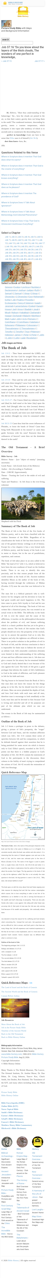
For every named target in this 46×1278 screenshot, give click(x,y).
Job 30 (23, 253)
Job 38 (8, 259)
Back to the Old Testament (12, 1034)
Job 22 (39, 246)
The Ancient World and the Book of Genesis (19, 992)
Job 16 (34, 243)
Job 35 (23, 256)
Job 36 (30, 256)
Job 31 (30, 253)
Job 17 (42, 243)
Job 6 (39, 237)
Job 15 (27, 243)
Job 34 (15, 256)
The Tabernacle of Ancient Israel (23, 1207)
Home (4, 1149)
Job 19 (16, 246)
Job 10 (27, 240)
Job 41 (30, 259)
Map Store (36, 1216)
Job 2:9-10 (5, 380)
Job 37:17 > (39, 61)
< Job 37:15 (6, 61)
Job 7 (7, 240)
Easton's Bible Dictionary (12, 1116)
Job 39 (15, 259)
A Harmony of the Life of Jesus (38, 1193)
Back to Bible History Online (13, 1037)
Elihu (12, 138)
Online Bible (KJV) (9, 1106)
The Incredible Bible (5, 1230)
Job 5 (32, 237)
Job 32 (38, 253)
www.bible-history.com (11, 1054)
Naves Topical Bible (9, 1109)
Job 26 (30, 249)
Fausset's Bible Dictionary (12, 1122)
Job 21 (31, 246)
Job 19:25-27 (7, 400)
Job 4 (26, 237)
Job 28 (8, 253)
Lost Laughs (37, 1209)
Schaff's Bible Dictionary (12, 1119)
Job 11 (34, 240)
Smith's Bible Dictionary (12, 1112)
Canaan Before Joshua (10, 996)
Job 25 (23, 249)
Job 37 (38, 256)
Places (20, 1176)
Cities (7, 1223)
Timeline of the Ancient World (13, 1031)
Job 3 (20, 237)
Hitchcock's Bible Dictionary (13, 1128)
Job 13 (12, 243)
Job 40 (23, 259)
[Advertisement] (23, 85)
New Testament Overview (37, 1175)
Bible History (13, 1260)
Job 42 (38, 259)
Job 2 (13, 237)
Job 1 (7, 237)
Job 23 (8, 249)
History (35, 1149)
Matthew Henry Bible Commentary (16, 1125)
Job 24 (15, 249)
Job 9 (20, 240)
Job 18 (9, 246)
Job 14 (19, 243)
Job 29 (15, 253)
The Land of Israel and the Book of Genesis (19, 987)
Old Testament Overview (37, 1156)
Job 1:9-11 (5, 353)
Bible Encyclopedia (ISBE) (12, 1103)
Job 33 (8, 256)
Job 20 (24, 246)
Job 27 (38, 249)
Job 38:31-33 (6, 423)
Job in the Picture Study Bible (13, 1027)
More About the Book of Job (13, 1024)
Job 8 (13, 240)
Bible (19, 1149)
